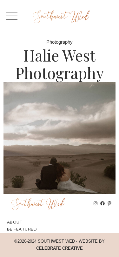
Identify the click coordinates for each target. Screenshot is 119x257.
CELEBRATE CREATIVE (59, 248)
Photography (59, 42)
